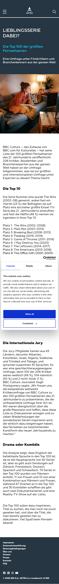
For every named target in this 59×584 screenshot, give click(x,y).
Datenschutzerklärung (14, 546)
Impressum (8, 543)
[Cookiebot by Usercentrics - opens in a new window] (43, 258)
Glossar (7, 555)
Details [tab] (29, 266)
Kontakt (7, 561)
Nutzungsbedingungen (14, 549)
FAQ (5, 564)
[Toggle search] (54, 12)
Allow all (29, 314)
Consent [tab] (10, 266)
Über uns (7, 552)
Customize (27, 323)
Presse (6, 558)
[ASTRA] (29, 11)
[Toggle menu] (4, 12)
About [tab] (48, 266)
